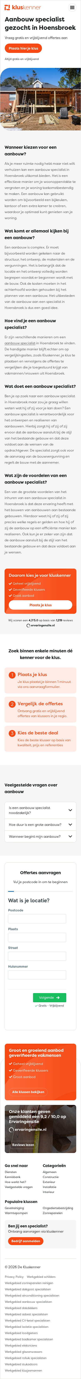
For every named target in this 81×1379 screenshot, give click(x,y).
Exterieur (49, 1182)
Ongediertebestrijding (58, 1208)
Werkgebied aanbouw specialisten (28, 1302)
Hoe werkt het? (15, 1182)
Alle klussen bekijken (28, 1092)
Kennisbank (12, 1177)
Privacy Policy (14, 1277)
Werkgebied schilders (41, 1277)
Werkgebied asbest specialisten (26, 1314)
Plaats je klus (40, 605)
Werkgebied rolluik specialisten (26, 1358)
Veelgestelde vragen (19, 1187)
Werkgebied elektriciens (21, 1345)
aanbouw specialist (20, 343)
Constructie (51, 1177)
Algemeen (49, 1172)
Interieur (48, 1192)
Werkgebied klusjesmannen (23, 1370)
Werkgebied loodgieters (21, 1333)
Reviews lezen (23, 1145)
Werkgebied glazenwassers (23, 1352)
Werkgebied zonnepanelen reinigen (29, 1283)
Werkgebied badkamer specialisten (29, 1339)
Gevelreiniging (14, 1208)
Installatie (49, 1187)
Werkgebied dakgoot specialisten (28, 1289)
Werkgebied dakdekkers (21, 1308)
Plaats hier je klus (23, 48)
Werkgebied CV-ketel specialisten (27, 1320)
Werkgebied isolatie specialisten (26, 1327)
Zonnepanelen (53, 1213)
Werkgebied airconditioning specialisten (32, 1295)
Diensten (11, 1172)
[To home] (23, 7)
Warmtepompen (16, 1213)
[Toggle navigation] (72, 7)
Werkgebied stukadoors (21, 1364)
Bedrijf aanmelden (25, 1241)
